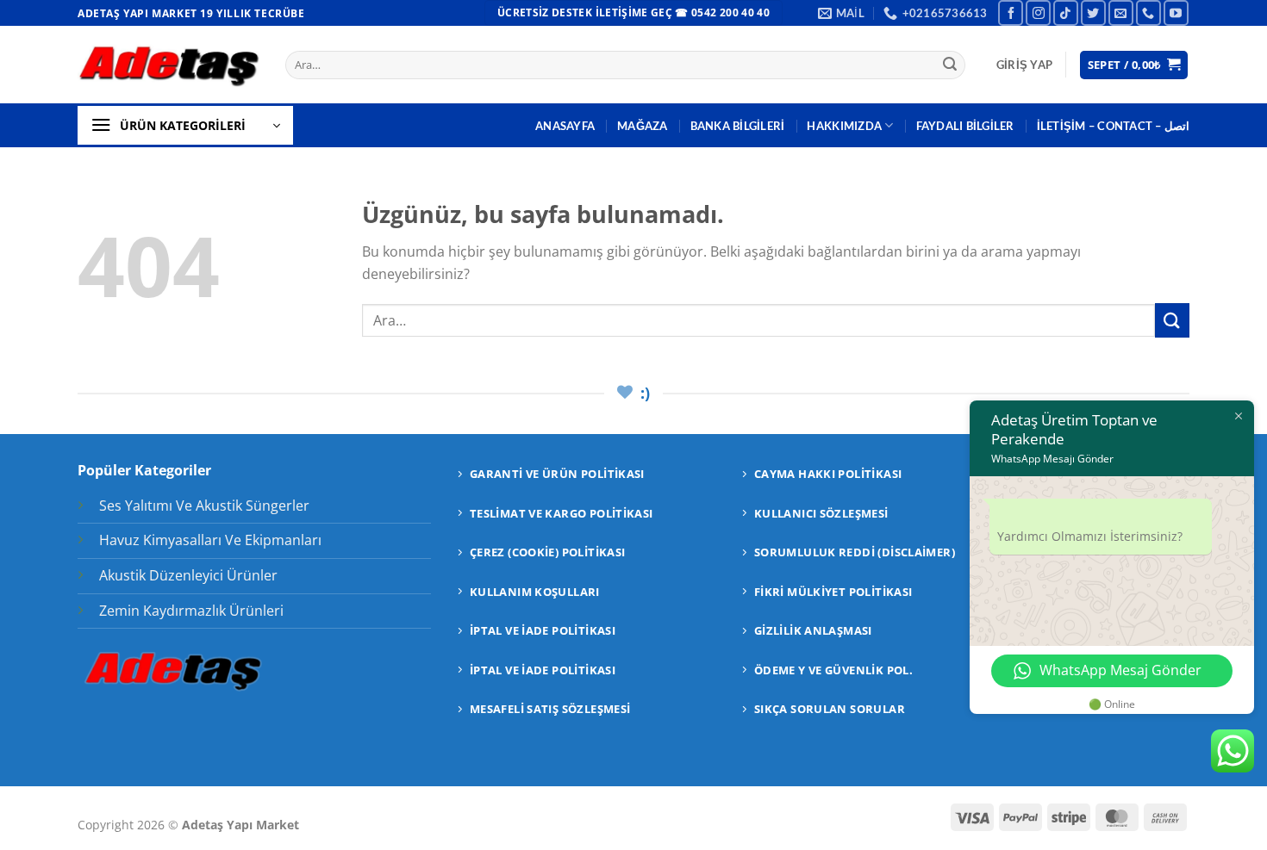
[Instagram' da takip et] (1038, 12)
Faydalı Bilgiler (965, 126)
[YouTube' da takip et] (1176, 12)
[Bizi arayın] (1148, 12)
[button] (1024, 64)
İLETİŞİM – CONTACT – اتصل (1113, 126)
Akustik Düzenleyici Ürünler (188, 575)
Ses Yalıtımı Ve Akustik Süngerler (204, 505)
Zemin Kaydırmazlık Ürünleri (191, 610)
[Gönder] (949, 65)
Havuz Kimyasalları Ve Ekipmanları (210, 539)
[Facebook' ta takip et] (1010, 12)
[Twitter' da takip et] (1093, 12)
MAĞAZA (642, 126)
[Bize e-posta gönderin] (1120, 12)
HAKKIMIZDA (844, 126)
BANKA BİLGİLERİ (737, 126)
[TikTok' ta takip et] (1065, 12)
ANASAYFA (565, 126)
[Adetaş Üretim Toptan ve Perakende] (168, 65)
